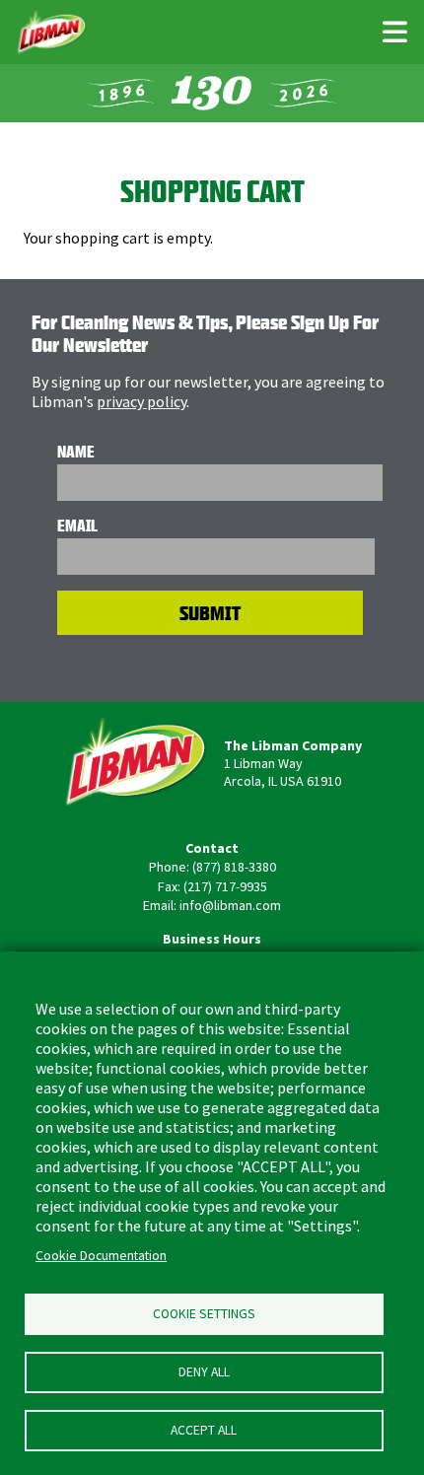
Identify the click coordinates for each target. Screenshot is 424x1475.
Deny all (204, 1372)
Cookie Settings (204, 1313)
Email (77, 525)
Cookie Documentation (101, 1255)
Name (76, 451)
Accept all (204, 1430)
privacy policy (141, 401)
